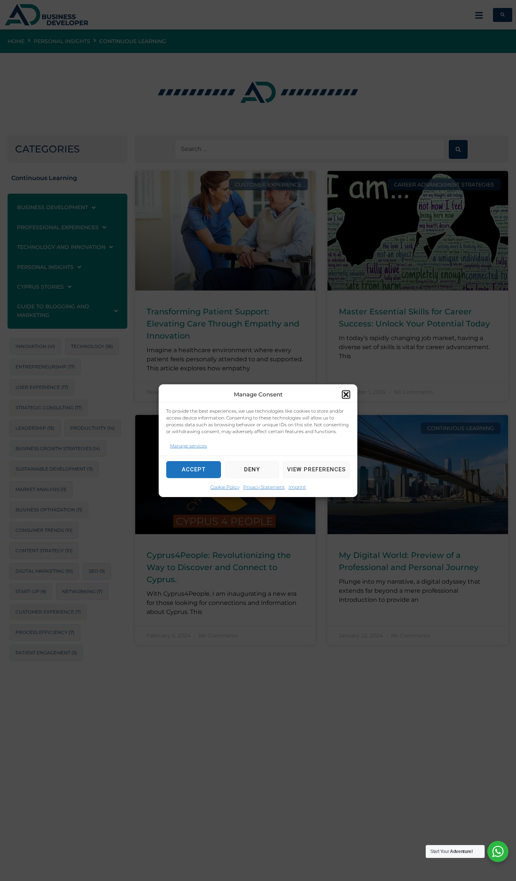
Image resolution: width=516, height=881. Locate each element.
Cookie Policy (224, 486)
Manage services (188, 445)
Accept (193, 469)
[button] (346, 394)
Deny (252, 469)
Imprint (297, 486)
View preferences (316, 469)
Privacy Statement (264, 486)
